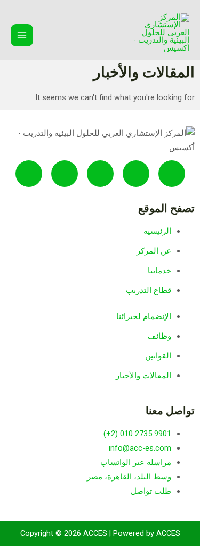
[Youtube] (136, 173)
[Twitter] (171, 173)
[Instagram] (64, 173)
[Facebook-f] (28, 173)
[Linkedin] (100, 173)
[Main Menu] (22, 35)
